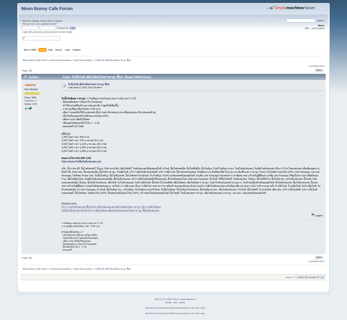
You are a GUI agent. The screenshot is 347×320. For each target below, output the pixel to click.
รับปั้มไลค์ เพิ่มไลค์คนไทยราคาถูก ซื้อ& (89, 84)
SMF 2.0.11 (160, 299)
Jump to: (289, 277)
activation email (48, 24)
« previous (313, 66)
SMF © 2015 (173, 299)
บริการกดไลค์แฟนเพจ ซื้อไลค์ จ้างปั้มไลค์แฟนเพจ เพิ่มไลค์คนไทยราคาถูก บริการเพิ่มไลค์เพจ (111, 207)
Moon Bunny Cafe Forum (47, 8)
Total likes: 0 (30, 101)
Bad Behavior (151, 308)
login (49, 21)
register (58, 21)
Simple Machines (188, 299)
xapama (30, 84)
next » (322, 66)
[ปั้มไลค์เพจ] (30, 109)
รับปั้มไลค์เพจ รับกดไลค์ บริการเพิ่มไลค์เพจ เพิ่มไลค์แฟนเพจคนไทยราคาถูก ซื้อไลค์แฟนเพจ (110, 210)
